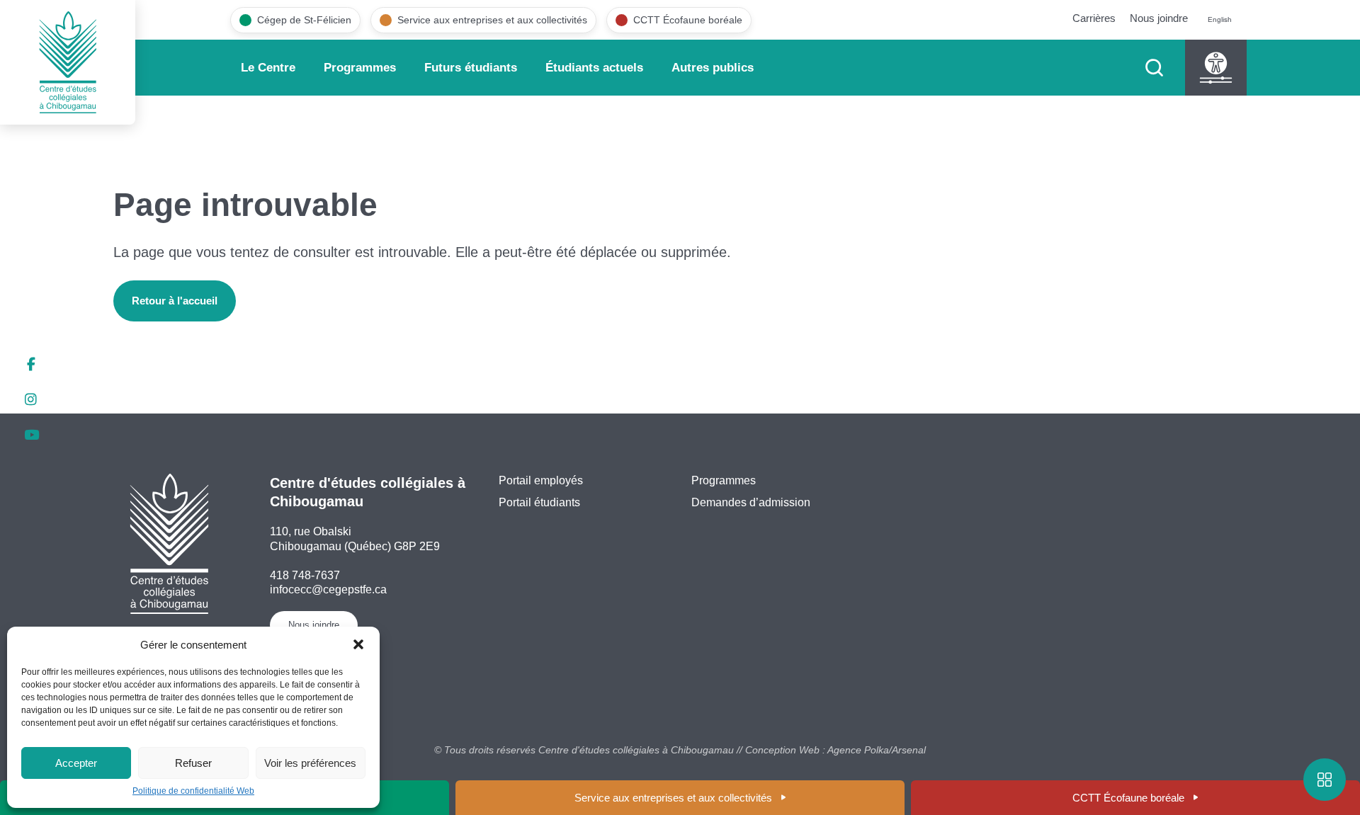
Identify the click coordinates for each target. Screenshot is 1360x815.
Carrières (1094, 18)
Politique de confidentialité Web (193, 791)
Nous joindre (1159, 18)
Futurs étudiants (470, 67)
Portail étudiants (539, 502)
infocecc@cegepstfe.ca (328, 589)
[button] (358, 644)
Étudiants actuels (594, 67)
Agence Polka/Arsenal (876, 750)
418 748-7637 (305, 575)
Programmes (360, 67)
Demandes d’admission (750, 502)
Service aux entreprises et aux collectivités (673, 798)
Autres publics (713, 67)
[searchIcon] (1154, 68)
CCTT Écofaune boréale (1128, 798)
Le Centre (268, 67)
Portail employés (541, 480)
